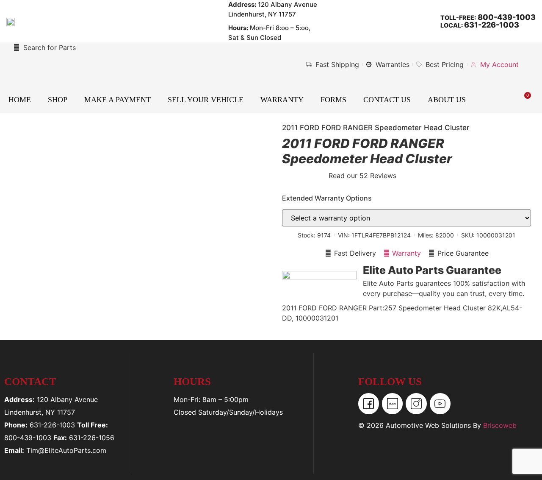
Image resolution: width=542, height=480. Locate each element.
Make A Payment (117, 99)
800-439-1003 (506, 17)
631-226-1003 (491, 24)
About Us (447, 99)
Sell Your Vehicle (205, 99)
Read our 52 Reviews (362, 175)
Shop (57, 99)
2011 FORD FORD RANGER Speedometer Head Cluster (376, 127)
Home (19, 99)
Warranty (282, 99)
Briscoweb (500, 425)
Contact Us (387, 99)
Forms (333, 99)
